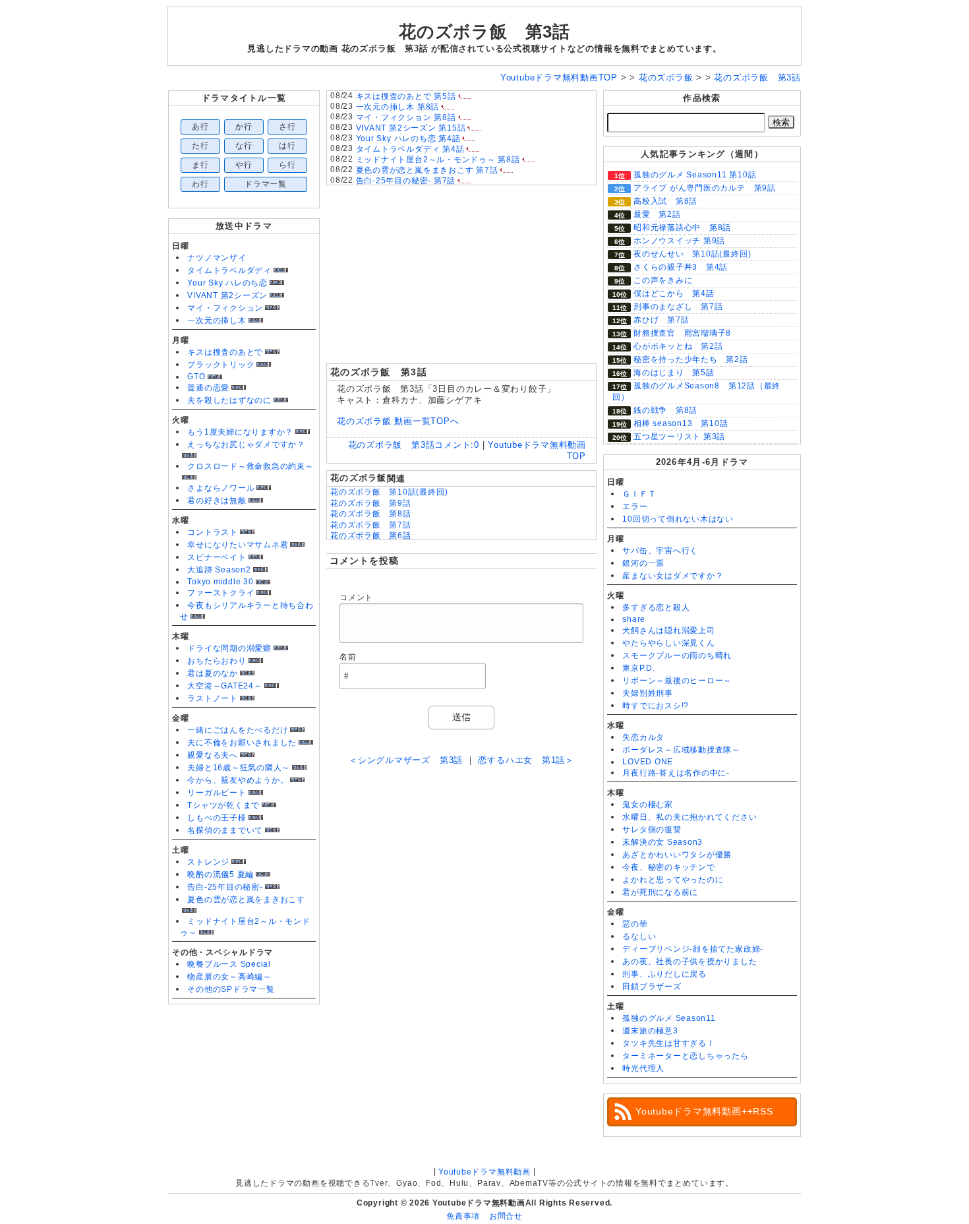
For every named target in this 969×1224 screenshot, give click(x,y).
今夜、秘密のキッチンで (668, 867)
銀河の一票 (643, 563)
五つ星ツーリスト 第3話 (679, 436)
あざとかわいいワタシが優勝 (677, 854)
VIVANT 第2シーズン (227, 295)
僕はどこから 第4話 (674, 293)
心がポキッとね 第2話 (677, 346)
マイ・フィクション (225, 308)
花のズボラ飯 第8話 (370, 514)
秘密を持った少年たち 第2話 (690, 359)
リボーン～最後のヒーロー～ (677, 680)
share (633, 619)
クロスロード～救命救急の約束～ (250, 466)
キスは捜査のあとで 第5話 (406, 96)
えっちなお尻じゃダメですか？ (246, 444)
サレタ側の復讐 (651, 829)
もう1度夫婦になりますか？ (240, 432)
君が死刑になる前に (660, 892)
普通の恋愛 (208, 387)
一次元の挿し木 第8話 (397, 107)
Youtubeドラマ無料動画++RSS (704, 1111)
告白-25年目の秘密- (224, 887)
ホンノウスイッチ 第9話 (679, 240)
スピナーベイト (216, 557)
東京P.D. (638, 668)
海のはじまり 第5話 (674, 372)
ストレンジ (208, 862)
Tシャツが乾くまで (223, 805)
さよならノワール (220, 488)
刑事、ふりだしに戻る (664, 974)
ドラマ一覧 (266, 184)
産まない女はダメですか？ (672, 575)
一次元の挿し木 (216, 320)
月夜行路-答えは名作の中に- (676, 773)
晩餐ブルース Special (229, 964)
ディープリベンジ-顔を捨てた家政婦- (692, 949)
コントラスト (212, 532)
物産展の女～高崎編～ (229, 976)
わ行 (200, 184)
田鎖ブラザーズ (651, 986)
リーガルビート (216, 792)
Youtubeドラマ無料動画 (484, 1172)
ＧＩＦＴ (639, 494)
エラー (634, 506)
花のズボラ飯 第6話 (370, 535)
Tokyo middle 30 (220, 581)
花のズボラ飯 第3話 (484, 32)
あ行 (200, 126)
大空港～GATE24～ (224, 685)
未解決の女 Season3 (662, 842)
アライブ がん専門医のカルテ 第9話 (704, 188)
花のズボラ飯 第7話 (370, 525)
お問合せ (506, 1216)
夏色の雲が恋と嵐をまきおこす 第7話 (427, 170)
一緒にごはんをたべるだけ (237, 730)
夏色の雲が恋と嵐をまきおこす (246, 899)
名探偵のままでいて (225, 830)
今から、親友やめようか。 (237, 780)
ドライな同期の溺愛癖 (229, 648)
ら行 (287, 164)
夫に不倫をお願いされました (242, 742)
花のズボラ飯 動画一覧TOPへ (398, 421)
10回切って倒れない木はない (678, 519)
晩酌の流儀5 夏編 (220, 874)
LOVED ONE (647, 761)
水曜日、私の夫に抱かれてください (689, 817)
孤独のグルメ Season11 (669, 1018)
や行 (243, 164)
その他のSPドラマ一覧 (230, 989)
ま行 (200, 164)
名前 (348, 656)
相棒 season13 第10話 (680, 423)
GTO (196, 376)
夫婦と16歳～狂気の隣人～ (238, 767)
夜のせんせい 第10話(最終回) (692, 254)
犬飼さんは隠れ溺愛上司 (668, 630)
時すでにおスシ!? (655, 705)
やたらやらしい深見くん (668, 643)
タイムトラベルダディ (229, 270)
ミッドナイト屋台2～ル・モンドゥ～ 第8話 (438, 160)
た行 (200, 145)
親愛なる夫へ (212, 755)
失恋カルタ (643, 737)
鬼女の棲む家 (647, 804)
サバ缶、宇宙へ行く (660, 550)
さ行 (287, 126)
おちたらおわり (216, 660)
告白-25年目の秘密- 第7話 (406, 181)
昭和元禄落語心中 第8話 (682, 227)
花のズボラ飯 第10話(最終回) (389, 492)
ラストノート (212, 698)
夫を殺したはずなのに (229, 400)
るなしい (639, 936)
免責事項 (463, 1216)
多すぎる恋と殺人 (656, 607)
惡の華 (634, 924)
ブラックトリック (220, 364)
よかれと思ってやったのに (672, 879)
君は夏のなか (212, 673)
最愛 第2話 (657, 214)
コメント (356, 597)
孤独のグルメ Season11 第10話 (694, 174)
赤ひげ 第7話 (661, 319)
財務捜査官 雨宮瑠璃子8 (682, 333)
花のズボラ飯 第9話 (370, 503)
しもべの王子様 (216, 817)
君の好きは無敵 (216, 500)
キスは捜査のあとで (225, 352)
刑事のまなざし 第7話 (677, 306)
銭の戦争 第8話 (665, 410)
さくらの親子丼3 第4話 (680, 267)
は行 (287, 145)
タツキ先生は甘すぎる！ (668, 1043)
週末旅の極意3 (650, 1030)
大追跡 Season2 (218, 569)
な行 (243, 145)
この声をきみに (662, 280)
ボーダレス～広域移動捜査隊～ (681, 749)
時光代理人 (643, 1068)
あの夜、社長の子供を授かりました (689, 961)
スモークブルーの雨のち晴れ (677, 655)
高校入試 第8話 (665, 201)
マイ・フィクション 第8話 (406, 117)
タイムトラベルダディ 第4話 (410, 149)
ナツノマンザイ (216, 257)
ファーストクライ (220, 592)
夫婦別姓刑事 (647, 693)
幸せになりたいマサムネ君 (237, 544)
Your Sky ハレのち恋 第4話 (408, 138)
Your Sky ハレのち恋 (227, 283)
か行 (243, 126)
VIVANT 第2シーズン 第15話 (411, 128)
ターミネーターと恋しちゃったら (685, 1055)
